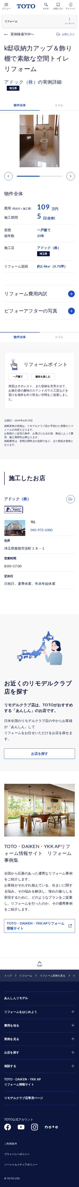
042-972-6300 (41, 530)
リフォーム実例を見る (52, 975)
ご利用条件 (10, 1143)
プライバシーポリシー (17, 1154)
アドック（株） (21, 82)
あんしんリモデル (16, 998)
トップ (8, 975)
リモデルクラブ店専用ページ (23, 1098)
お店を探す (39, 753)
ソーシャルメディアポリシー (20, 1164)
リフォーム (25, 975)
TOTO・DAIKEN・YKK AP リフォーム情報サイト (22, 1082)
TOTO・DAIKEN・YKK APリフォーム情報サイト (35, 926)
